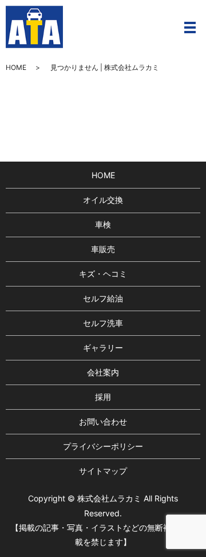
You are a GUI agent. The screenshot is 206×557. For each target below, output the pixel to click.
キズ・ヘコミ (103, 273)
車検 (103, 224)
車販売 (103, 249)
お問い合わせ (103, 421)
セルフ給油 (103, 298)
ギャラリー (103, 347)
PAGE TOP (189, 529)
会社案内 (103, 372)
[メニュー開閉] (190, 27)
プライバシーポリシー (103, 446)
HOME (16, 67)
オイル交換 (103, 200)
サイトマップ (103, 471)
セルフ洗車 (103, 323)
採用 (103, 397)
